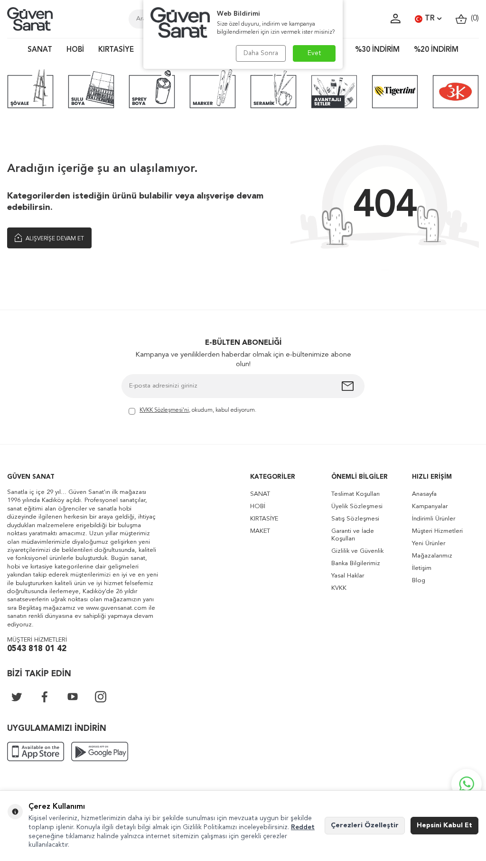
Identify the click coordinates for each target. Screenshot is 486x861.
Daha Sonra (260, 53)
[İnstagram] (100, 696)
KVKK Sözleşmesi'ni (164, 410)
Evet (314, 53)
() (473, 18)
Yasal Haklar (347, 576)
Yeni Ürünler (428, 543)
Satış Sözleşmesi (355, 519)
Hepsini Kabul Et (444, 825)
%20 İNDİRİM (436, 50)
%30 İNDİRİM (377, 50)
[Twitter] (16, 696)
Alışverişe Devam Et (54, 239)
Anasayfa (424, 494)
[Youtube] (72, 696)
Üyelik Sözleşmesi (357, 506)
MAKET (260, 531)
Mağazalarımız (432, 556)
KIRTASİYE (116, 50)
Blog (418, 580)
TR (430, 18)
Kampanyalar (430, 506)
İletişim (421, 568)
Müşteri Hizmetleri (437, 531)
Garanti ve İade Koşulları (352, 535)
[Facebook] (44, 696)
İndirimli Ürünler (433, 519)
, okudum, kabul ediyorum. (198, 410)
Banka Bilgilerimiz (355, 563)
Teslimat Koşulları (355, 494)
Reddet (303, 827)
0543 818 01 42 (36, 649)
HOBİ (75, 50)
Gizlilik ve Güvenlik (357, 551)
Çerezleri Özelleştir (365, 825)
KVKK (338, 588)
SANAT (40, 50)
